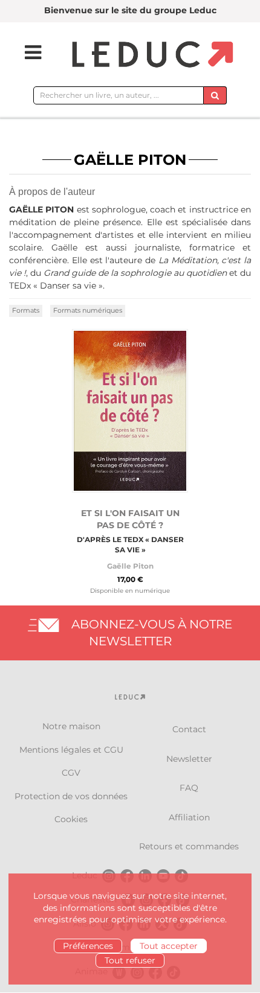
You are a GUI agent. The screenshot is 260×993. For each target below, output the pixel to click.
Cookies (71, 819)
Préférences (88, 945)
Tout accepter (169, 945)
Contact (189, 729)
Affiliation (189, 817)
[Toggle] (25, 52)
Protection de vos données (71, 796)
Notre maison (71, 726)
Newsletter (189, 758)
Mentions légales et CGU (71, 749)
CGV (71, 772)
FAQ (189, 787)
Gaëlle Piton (130, 565)
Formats (25, 310)
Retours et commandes (189, 846)
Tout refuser (130, 960)
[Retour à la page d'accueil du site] (151, 55)
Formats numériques (87, 310)
